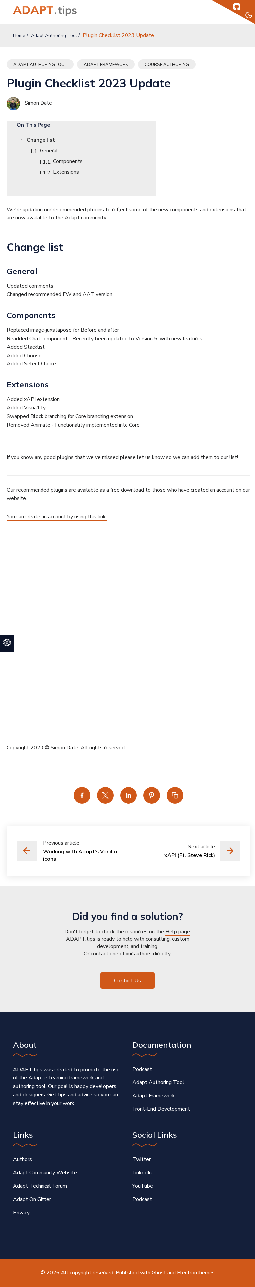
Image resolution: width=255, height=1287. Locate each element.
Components (68, 161)
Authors (22, 1159)
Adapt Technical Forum (40, 1186)
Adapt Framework (106, 64)
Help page (177, 931)
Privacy (21, 1212)
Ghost (159, 1272)
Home (19, 35)
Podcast (142, 1069)
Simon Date (37, 103)
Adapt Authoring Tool (54, 35)
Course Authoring (167, 64)
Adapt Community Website (45, 1172)
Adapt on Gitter (32, 1199)
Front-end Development (161, 1109)
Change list (41, 140)
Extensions (66, 172)
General (49, 150)
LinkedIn (142, 1172)
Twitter (141, 1159)
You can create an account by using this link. (57, 516)
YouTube (142, 1186)
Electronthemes (196, 1272)
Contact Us (127, 980)
